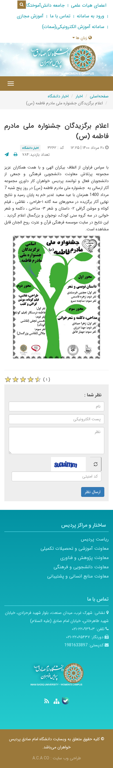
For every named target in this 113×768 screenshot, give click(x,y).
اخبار (79, 96)
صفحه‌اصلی (99, 96)
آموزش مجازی (30, 16)
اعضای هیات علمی (88, 5)
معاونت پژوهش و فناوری (84, 557)
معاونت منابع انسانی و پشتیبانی (78, 576)
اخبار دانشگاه (58, 96)
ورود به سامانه (90, 16)
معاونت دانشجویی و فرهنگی (81, 567)
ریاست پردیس (95, 539)
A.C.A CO (40, 758)
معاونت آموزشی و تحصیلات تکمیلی (75, 548)
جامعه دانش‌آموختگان (44, 5)
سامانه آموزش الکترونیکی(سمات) (73, 26)
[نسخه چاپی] (15, 154)
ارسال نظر (93, 492)
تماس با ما (60, 16)
